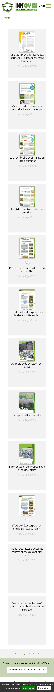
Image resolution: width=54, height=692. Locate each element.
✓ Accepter (28, 688)
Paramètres (44, 688)
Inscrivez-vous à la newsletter (27, 670)
